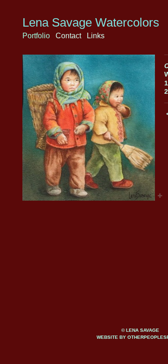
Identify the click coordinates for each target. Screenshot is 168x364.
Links (96, 36)
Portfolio (36, 36)
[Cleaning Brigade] (88, 128)
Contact (68, 36)
